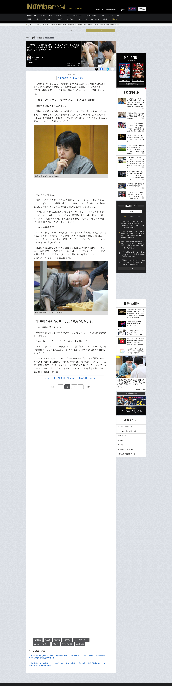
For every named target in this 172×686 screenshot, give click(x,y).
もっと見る (131, 269)
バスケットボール (82, 19)
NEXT (89, 386)
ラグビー (60, 19)
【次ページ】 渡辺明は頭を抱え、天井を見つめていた (71, 378)
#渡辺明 (48, 640)
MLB (50, 15)
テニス (111, 15)
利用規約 (120, 440)
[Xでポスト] (96, 69)
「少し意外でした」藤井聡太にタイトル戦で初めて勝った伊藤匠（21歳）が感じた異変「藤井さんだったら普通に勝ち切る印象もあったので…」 (67, 664)
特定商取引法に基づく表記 (126, 449)
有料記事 (114, 19)
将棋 (37, 19)
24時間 (132, 216)
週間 (138, 216)
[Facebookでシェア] (101, 69)
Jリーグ (67, 15)
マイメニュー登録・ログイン (126, 426)
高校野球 (58, 15)
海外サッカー (77, 15)
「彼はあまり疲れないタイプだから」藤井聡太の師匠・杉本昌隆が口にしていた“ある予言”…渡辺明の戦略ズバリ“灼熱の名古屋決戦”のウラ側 (67, 657)
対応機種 (120, 445)
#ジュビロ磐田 (67, 644)
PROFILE (31, 63)
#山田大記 (80, 644)
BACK (52, 386)
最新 (125, 216)
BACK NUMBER (50, 37)
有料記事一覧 (122, 435)
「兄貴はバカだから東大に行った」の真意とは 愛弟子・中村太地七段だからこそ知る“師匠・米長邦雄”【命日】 (133, 262)
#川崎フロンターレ (81, 640)
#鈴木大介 (67, 640)
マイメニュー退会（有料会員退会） (128, 431)
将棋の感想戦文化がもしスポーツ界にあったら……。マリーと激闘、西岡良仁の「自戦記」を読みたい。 (133, 254)
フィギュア (70, 19)
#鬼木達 (56, 644)
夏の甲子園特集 (31, 15)
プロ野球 (42, 15)
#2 (71, 30)
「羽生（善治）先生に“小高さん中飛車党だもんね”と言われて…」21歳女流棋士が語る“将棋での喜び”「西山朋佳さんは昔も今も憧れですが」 (132, 234)
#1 (41, 30)
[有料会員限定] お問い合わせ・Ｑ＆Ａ (129, 454)
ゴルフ (102, 15)
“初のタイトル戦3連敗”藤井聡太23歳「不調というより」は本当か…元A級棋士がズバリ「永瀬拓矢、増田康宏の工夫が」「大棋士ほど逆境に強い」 (133, 245)
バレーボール (95, 19)
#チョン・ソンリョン (41, 644)
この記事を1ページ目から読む (71, 78)
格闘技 (29, 19)
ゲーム (32, 24)
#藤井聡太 (37, 640)
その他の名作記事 (131, 393)
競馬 (118, 15)
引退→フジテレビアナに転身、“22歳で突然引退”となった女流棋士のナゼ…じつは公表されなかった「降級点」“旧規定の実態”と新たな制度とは (132, 224)
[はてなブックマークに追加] (107, 69)
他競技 (105, 19)
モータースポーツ (47, 19)
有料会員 (142, 9)
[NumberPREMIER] (132, 9)
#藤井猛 (57, 640)
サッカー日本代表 (91, 15)
